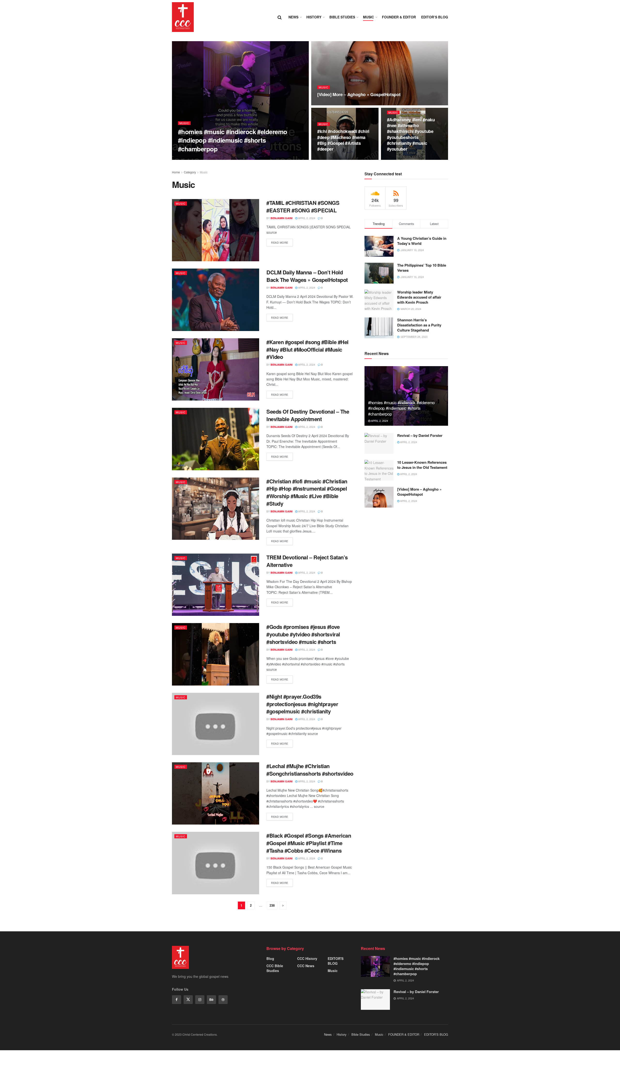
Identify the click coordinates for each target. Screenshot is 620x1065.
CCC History (307, 958)
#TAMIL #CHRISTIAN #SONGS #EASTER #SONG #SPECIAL (302, 206)
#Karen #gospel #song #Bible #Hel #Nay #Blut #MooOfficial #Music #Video (307, 349)
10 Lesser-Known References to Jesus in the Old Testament (422, 465)
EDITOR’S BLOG (434, 17)
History (313, 17)
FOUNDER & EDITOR (399, 17)
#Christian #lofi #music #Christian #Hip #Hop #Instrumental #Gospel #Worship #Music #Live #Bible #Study (306, 492)
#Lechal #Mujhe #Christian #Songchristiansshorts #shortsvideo (309, 769)
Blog (270, 958)
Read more (279, 242)
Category (190, 172)
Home (176, 172)
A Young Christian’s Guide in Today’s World (421, 241)
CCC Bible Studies (274, 968)
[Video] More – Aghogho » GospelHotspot (358, 94)
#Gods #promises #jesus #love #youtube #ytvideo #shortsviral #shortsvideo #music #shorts (303, 634)
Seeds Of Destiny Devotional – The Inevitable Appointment (307, 415)
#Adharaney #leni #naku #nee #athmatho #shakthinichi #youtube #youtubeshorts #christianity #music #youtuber (411, 134)
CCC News (305, 965)
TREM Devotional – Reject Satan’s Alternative (307, 561)
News (293, 17)
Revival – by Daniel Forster (419, 435)
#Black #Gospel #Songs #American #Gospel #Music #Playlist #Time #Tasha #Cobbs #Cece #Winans (308, 843)
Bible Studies (342, 17)
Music (368, 17)
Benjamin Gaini (193, 158)
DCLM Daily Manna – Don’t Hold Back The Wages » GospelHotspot (307, 276)
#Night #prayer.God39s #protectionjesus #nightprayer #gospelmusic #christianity (302, 704)
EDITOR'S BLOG (335, 961)
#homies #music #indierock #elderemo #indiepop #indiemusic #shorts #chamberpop (232, 140)
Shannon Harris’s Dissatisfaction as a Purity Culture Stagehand (419, 325)
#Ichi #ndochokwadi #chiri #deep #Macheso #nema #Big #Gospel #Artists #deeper (343, 140)
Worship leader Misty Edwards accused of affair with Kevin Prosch (419, 297)
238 (272, 905)
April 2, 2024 (218, 158)
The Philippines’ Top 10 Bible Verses (421, 267)
